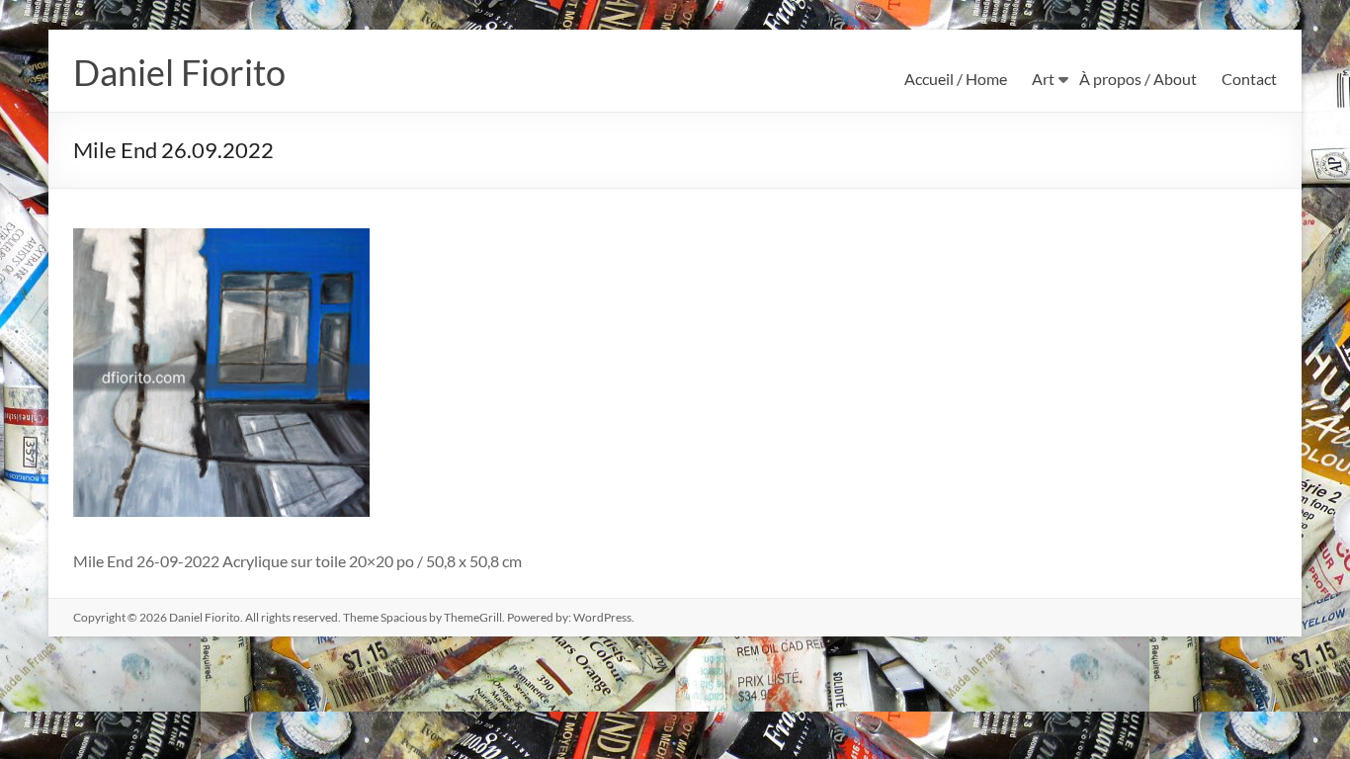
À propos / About (1138, 78)
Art (1043, 78)
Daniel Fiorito (179, 72)
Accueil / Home (955, 78)
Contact (1249, 78)
